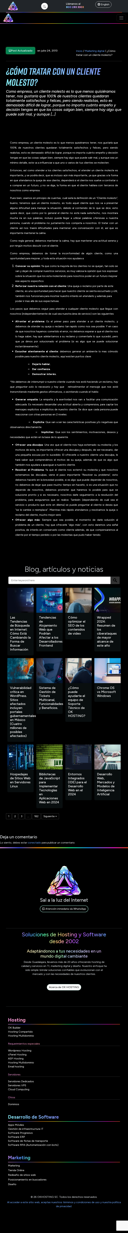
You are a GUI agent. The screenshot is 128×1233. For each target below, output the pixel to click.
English (104, 4)
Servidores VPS (17, 1085)
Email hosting (16, 1066)
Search (115, 580)
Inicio (79, 51)
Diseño (12, 1184)
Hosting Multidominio (21, 1035)
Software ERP (16, 1136)
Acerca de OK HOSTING (64, 987)
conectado (34, 842)
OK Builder (14, 1027)
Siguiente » (50, 816)
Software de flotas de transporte (28, 1140)
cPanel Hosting (17, 1054)
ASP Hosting (16, 1058)
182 (36, 816)
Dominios (13, 1104)
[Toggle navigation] (121, 18)
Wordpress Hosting (19, 1050)
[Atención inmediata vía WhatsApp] (64, 912)
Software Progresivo (20, 1132)
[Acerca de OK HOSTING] (64, 991)
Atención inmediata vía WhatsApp (65, 908)
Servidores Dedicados (21, 1081)
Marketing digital (94, 51)
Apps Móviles (16, 1124)
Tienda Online (16, 1170)
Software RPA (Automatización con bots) (33, 1144)
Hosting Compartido (20, 1031)
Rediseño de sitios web (22, 1174)
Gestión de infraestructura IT (25, 1128)
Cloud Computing (18, 1089)
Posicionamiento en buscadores (27, 1179)
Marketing (14, 1165)
